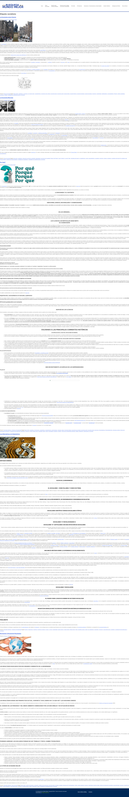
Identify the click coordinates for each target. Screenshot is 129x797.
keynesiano (38, 62)
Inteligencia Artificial (116, 5)
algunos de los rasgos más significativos (18, 55)
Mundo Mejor (14, 19)
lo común (66, 158)
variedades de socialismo (33, 159)
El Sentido (73, 5)
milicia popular (82, 546)
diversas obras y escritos (80, 113)
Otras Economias (47, 6)
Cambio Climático (106, 5)
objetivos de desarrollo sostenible (106, 785)
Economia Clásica (67, 430)
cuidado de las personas (43, 785)
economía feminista (103, 627)
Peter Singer (41, 779)
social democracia (106, 629)
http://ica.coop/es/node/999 (47, 415)
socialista (49, 533)
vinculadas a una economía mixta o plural (20, 477)
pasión (44, 431)
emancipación (27, 602)
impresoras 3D (65, 785)
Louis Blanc (53, 533)
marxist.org (33, 152)
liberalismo (23, 431)
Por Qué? (2, 162)
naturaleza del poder (75, 158)
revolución (35, 133)
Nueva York (103, 533)
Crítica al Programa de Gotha (37, 124)
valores (84, 431)
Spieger (5, 94)
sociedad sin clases (54, 545)
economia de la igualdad (45, 158)
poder (87, 158)
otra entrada (3, 44)
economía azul (91, 422)
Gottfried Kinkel (61, 539)
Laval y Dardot (61, 158)
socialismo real (124, 158)
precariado (127, 556)
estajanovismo (103, 145)
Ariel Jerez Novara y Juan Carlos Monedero (16, 567)
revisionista (14, 539)
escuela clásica (67, 93)
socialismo (2, 94)
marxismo (94, 93)
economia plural (54, 93)
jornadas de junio (20, 534)
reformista (33, 547)
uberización (34, 786)
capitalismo (20, 93)
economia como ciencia (45, 93)
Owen (46, 494)
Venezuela (58, 133)
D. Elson (95, 518)
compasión (36, 785)
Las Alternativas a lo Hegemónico (10, 434)
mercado (29, 69)
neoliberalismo (104, 93)
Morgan (66, 119)
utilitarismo (81, 431)
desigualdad (38, 158)
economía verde (69, 422)
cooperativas (42, 430)
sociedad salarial (25, 786)
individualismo (71, 785)
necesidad (40, 431)
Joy (22, 407)
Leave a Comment (21, 94)
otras (68, 62)
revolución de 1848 (28, 533)
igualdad (60, 785)
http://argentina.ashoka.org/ (80, 420)
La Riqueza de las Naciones (15, 431)
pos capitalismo (91, 629)
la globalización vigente (87, 663)
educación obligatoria (90, 546)
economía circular (77, 422)
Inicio (42, 5)
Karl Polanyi (56, 158)
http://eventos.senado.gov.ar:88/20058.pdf (65, 402)
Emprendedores (102, 430)
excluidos (57, 785)
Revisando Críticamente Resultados (10, 633)
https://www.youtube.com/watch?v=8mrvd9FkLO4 (46, 376)
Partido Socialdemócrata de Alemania (27, 544)
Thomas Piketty (74, 152)
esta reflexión (23, 73)
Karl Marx (58, 533)
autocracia (15, 158)
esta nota (63, 62)
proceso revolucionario (44, 595)
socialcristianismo (25, 627)
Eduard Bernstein (23, 539)
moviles (31, 431)
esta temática (10, 137)
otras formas (9, 477)
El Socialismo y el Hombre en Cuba (41, 352)
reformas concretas (63, 546)
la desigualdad (64, 135)
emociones (96, 430)
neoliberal (50, 62)
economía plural (82, 69)
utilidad (77, 431)
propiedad (30, 133)
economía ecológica (82, 627)
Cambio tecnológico (30, 785)
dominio (26, 629)
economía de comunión (48, 422)
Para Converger (15, 785)
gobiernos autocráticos (42, 133)
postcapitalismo (52, 70)
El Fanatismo (79, 5)
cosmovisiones (54, 430)
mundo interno (66, 629)
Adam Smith (15, 93)
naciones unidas (96, 785)
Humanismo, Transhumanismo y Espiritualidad (92, 5)
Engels (52, 158)
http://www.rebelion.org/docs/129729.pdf (52, 362)
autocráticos (95, 601)
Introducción (4, 186)
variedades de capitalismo (13, 94)
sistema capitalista (121, 93)
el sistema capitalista (36, 69)
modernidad (99, 93)
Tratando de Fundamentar (17, 430)
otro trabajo (68, 376)
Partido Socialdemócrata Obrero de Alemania (23, 543)
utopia (38, 786)
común (32, 139)
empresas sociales (116, 430)
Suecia (95, 553)
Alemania (37, 627)
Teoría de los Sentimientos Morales (68, 431)
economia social (60, 93)
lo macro (47, 629)
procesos (34, 425)
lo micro (50, 629)
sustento (59, 431)
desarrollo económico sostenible (29, 158)
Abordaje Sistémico (7, 430)
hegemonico (30, 629)
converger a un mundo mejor (28, 93)
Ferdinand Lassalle (113, 539)
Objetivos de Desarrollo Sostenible (105, 703)
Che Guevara (36, 430)
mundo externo (60, 629)
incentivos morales (41, 629)
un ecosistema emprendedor (62, 373)
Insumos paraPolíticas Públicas (54, 6)
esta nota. (19, 408)
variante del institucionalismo (11, 159)
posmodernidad (116, 785)
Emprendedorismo (108, 430)
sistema (105, 158)
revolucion (101, 158)
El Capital (16, 123)
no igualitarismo (52, 134)
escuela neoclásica (88, 93)
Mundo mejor (35, 431)
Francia (18, 533)
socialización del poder (119, 629)
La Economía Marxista (6, 97)
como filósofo (43, 50)
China (54, 663)
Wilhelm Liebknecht (64, 543)
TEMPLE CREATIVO (45, 792)
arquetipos (32, 430)
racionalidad (50, 431)
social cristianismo (6, 786)
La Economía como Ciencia (8, 17)
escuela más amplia (105, 65)
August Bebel (71, 543)
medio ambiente (81, 785)
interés (76, 785)
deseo (63, 430)
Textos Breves (124, 5)
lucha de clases (124, 545)
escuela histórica (73, 93)
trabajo (30, 786)
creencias (59, 430)
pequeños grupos (81, 629)
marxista (54, 543)
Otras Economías (7, 93)
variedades (46, 69)
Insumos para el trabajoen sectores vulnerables (64, 6)
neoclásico (33, 62)
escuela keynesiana (80, 93)
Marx (69, 158)
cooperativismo (38, 93)
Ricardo (115, 93)
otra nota (102, 137)
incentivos (35, 629)
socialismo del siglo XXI (70, 125)
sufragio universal (74, 546)
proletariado (71, 534)
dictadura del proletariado (107, 545)
